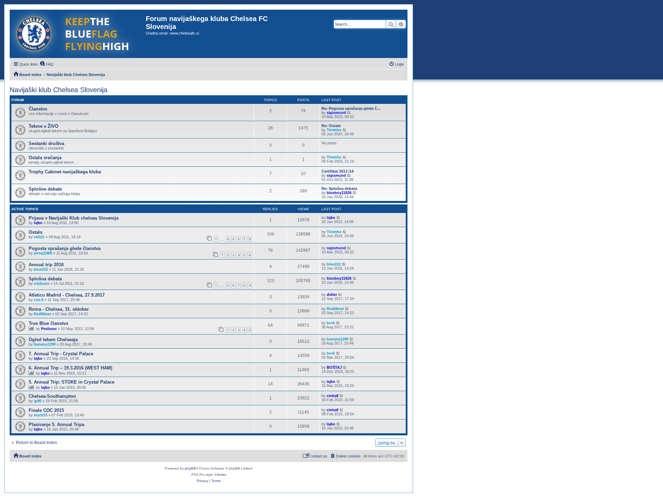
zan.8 (39, 300)
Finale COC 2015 (46, 410)
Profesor (49, 329)
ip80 (37, 401)
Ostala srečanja (45, 157)
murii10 (40, 415)
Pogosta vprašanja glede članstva (64, 248)
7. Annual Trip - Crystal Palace (61, 353)
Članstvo (38, 109)
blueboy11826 (339, 193)
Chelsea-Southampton (52, 396)
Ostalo (35, 232)
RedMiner (42, 314)
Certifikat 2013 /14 (337, 171)
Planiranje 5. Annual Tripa (56, 424)
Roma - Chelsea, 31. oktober (59, 309)
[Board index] (78, 34)
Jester (221, 474)
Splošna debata (45, 278)
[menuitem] (47, 64)
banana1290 (45, 344)
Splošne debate (45, 189)
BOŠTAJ (334, 367)
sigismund (336, 112)
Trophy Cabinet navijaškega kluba (65, 171)
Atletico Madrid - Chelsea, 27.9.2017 (67, 295)
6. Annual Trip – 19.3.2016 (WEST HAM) (70, 367)
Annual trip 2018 (46, 264)
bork (331, 323)
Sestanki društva (46, 143)
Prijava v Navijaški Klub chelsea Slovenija (73, 218)
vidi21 (39, 237)
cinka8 (332, 396)
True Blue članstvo (48, 323)
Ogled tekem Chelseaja (53, 339)
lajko (38, 223)
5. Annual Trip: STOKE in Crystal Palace (71, 382)
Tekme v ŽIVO (43, 126)
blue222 (41, 269)
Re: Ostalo (331, 126)
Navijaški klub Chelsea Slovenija (58, 90)
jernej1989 (43, 253)
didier (332, 294)
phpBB (190, 468)
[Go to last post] (338, 217)
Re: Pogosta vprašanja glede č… (351, 108)
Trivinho (334, 130)
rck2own (41, 283)
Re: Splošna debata (339, 188)
